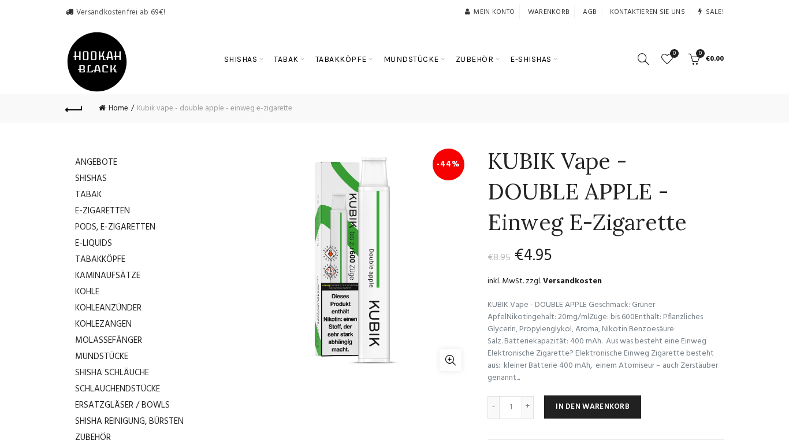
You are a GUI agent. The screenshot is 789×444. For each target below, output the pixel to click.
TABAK (286, 59)
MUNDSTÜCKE (411, 59)
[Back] (73, 108)
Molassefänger (108, 340)
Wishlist (674, 54)
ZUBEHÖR (475, 59)
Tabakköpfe (100, 260)
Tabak (88, 195)
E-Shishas (531, 59)
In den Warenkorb (593, 407)
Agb (590, 12)
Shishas (91, 179)
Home (118, 108)
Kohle (87, 292)
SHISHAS (241, 59)
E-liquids (93, 243)
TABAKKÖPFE (341, 59)
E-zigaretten (102, 211)
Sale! (715, 12)
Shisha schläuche (112, 373)
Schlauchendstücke (117, 389)
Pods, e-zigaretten (115, 227)
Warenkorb (549, 12)
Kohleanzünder (108, 308)
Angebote (96, 162)
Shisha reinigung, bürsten (129, 421)
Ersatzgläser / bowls (122, 405)
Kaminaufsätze (107, 276)
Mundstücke (101, 357)
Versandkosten (572, 281)
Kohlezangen (103, 324)
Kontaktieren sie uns (647, 12)
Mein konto (494, 12)
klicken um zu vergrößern (451, 360)
